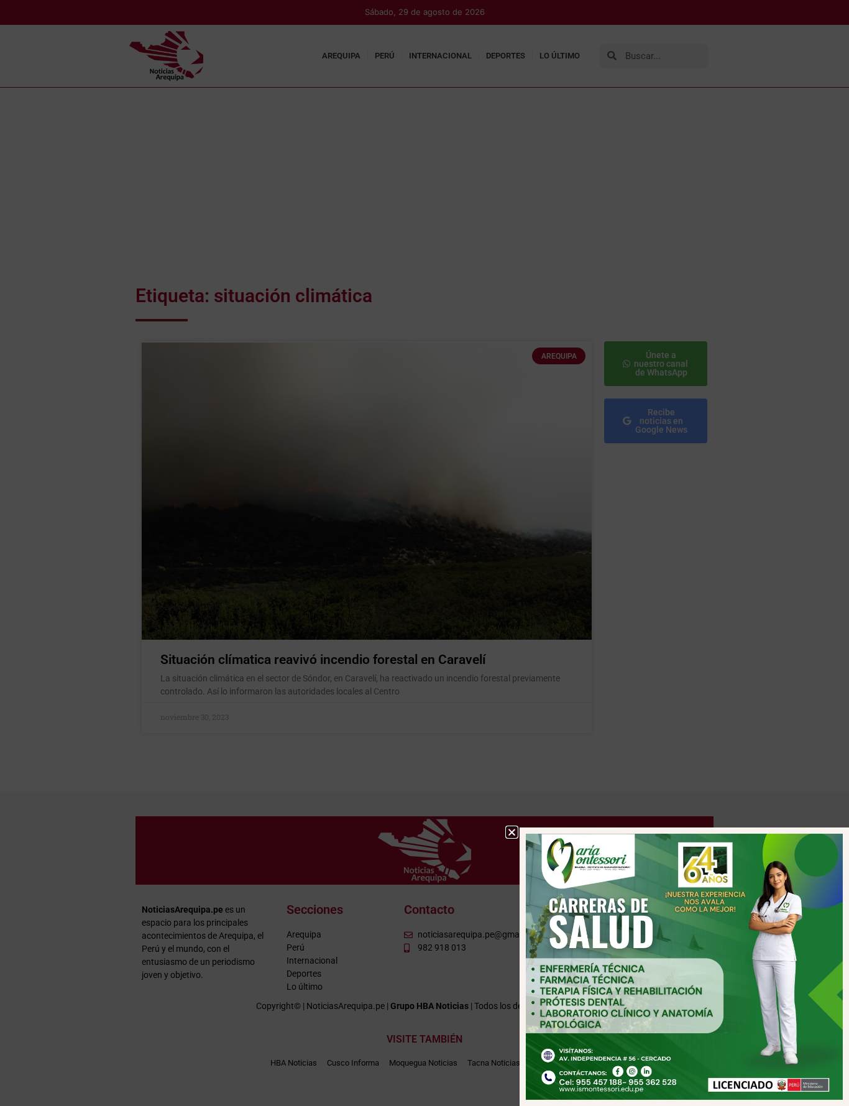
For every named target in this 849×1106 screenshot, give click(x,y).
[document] (424, 553)
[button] (511, 832)
